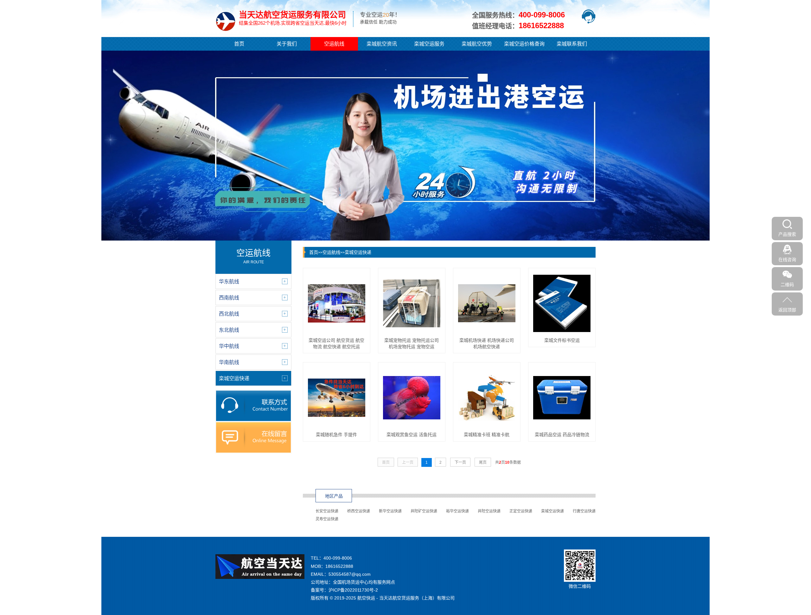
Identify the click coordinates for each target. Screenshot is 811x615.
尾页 (483, 462)
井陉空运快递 (489, 511)
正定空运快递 (520, 511)
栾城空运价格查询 (524, 44)
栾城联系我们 (572, 44)
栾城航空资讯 (382, 44)
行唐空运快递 (584, 511)
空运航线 (334, 44)
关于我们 (287, 44)
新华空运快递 (390, 511)
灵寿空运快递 (327, 519)
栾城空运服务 (429, 44)
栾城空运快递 (358, 252)
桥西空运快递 (358, 511)
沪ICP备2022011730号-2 (353, 590)
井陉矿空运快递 (424, 511)
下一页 (460, 462)
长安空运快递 (327, 511)
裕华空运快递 (457, 511)
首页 (239, 44)
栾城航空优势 (477, 44)
